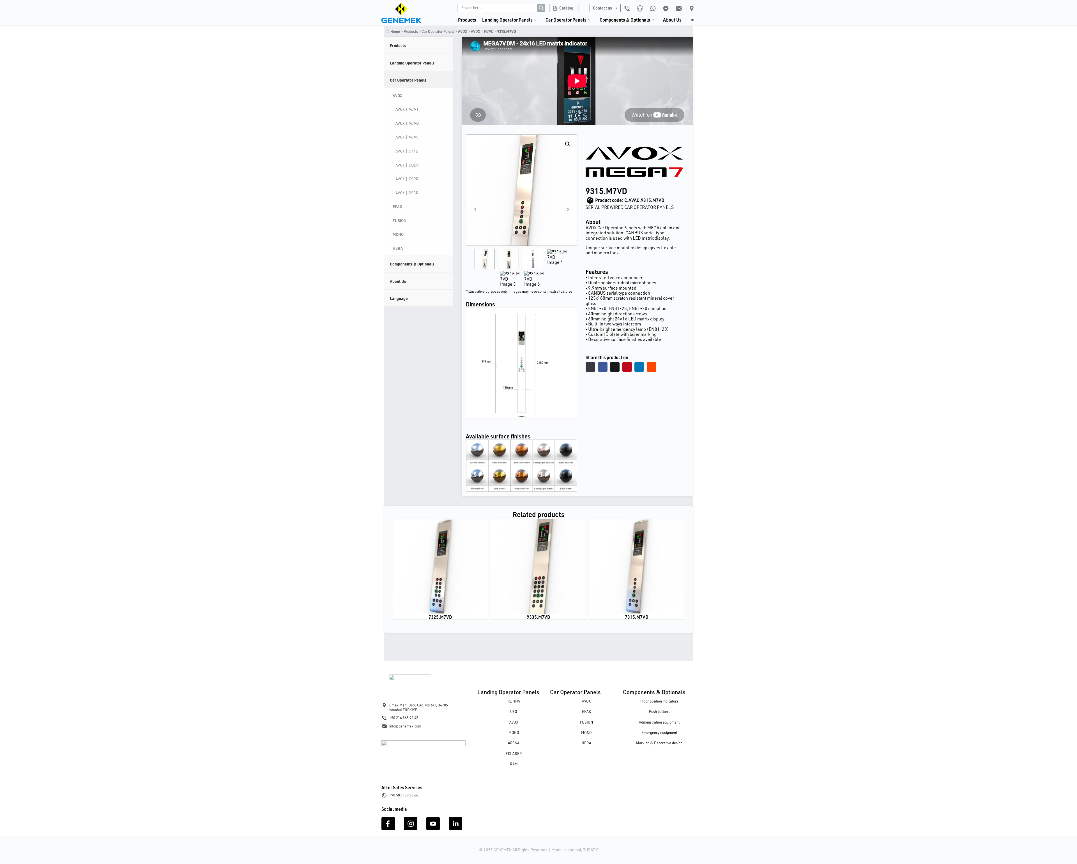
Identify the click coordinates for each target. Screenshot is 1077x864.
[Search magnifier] (541, 8)
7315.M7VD (636, 617)
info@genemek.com (405, 726)
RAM (514, 764)
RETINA (513, 701)
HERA (586, 743)
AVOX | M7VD (482, 31)
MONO (513, 732)
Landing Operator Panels (508, 692)
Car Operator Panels (575, 692)
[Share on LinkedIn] (639, 367)
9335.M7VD (538, 617)
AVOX (462, 31)
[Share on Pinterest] (627, 367)
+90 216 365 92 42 (403, 717)
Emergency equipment (659, 732)
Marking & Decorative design (659, 743)
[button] (568, 144)
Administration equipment (659, 722)
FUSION (586, 722)
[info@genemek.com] (384, 726)
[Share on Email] (590, 367)
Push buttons (659, 711)
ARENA (513, 743)
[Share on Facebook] (602, 367)
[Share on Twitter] (615, 367)
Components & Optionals (654, 692)
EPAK (586, 711)
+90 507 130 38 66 (403, 795)
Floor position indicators (659, 701)
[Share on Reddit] (651, 367)
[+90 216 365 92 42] (384, 718)
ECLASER (514, 753)
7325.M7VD (440, 617)
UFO (513, 711)
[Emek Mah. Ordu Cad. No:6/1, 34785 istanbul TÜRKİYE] (384, 705)
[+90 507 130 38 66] (384, 795)
